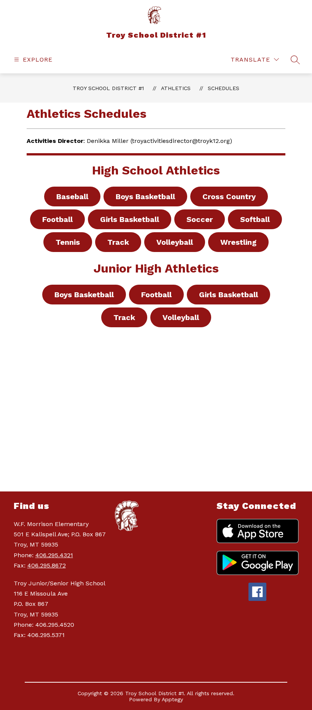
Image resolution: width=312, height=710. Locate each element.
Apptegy (172, 699)
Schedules (223, 88)
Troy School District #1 (108, 88)
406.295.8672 (46, 565)
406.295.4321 (54, 555)
